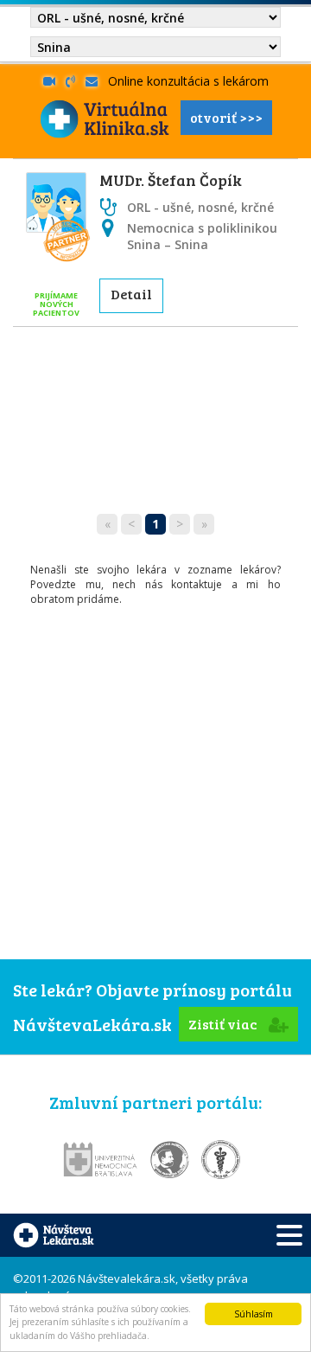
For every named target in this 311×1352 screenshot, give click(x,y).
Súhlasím (253, 1314)
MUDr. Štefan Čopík (170, 180)
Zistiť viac (224, 1024)
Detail (131, 294)
